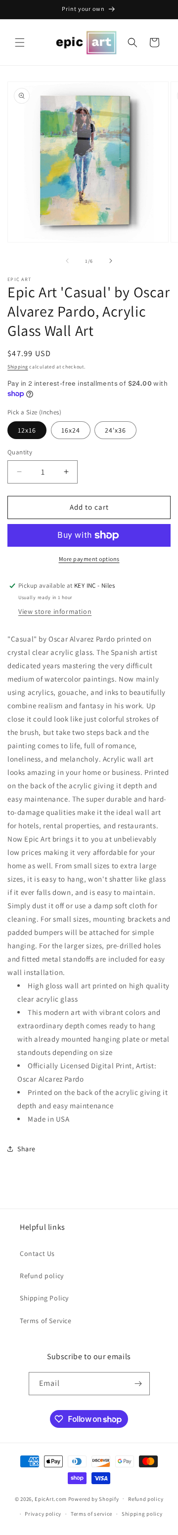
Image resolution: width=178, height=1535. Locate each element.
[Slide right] (111, 261)
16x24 (70, 430)
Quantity (19, 452)
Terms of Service (46, 1320)
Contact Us (37, 1253)
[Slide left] (67, 261)
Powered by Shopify (93, 1498)
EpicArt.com (51, 1498)
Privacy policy (43, 1513)
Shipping (17, 367)
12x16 (27, 430)
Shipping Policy (44, 1297)
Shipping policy (142, 1513)
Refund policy (42, 1275)
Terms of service (91, 1513)
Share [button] (26, 1148)
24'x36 (115, 430)
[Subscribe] (138, 1383)
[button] (20, 42)
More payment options (89, 559)
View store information (54, 611)
